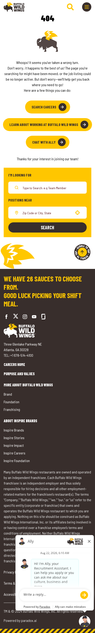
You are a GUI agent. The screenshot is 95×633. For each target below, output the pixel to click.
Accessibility (13, 594)
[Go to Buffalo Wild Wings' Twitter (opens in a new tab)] (15, 317)
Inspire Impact (14, 445)
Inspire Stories (14, 437)
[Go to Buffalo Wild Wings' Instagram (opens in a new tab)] (25, 316)
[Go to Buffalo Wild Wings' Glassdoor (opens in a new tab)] (43, 316)
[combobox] (47, 213)
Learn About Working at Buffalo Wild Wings (43, 124)
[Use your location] (77, 212)
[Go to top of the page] (82, 252)
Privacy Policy (14, 572)
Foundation (11, 402)
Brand (8, 394)
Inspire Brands (14, 430)
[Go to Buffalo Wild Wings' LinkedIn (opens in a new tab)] (34, 316)
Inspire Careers (14, 453)
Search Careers (44, 107)
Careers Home (14, 364)
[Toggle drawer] (86, 7)
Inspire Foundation (17, 460)
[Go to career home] (14, 7)
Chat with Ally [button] (44, 142)
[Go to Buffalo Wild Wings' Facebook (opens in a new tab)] (6, 316)
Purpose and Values (19, 374)
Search (47, 227)
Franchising (12, 409)
